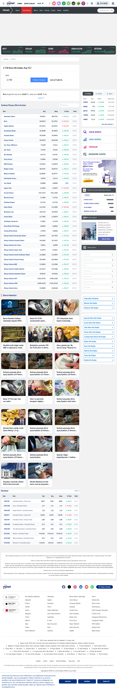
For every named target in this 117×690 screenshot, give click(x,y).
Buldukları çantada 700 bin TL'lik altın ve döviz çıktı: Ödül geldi (39, 346)
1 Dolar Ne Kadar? (63, 651)
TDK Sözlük (96, 624)
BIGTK (85, 111)
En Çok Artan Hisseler (33, 654)
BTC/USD (7, 534)
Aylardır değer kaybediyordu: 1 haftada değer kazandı (66, 456)
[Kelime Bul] (63, 3)
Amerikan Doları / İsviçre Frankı (22, 520)
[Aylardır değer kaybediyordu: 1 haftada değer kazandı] (67, 444)
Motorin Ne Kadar (91, 308)
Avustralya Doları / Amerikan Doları (24, 524)
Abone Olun (106, 239)
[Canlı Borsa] (68, 3)
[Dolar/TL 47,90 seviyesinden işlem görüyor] (40, 307)
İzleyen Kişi (108, 195)
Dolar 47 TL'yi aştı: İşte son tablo (12, 400)
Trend (27, 617)
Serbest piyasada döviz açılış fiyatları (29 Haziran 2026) (13, 456)
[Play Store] (11, 597)
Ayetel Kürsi (96, 627)
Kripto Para (74, 610)
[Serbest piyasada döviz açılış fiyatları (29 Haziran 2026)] (13, 444)
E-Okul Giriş (96, 614)
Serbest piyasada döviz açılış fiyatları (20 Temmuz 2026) (67, 373)
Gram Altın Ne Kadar (92, 323)
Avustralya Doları (10, 131)
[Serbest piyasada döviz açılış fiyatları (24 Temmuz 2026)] (13, 361)
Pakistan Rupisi (9, 202)
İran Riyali (7, 183)
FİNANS (6, 10)
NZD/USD (7, 529)
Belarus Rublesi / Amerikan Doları (23, 538)
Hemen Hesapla (39, 80)
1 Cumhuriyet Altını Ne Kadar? (43, 651)
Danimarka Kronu (10, 178)
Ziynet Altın (42, 649)
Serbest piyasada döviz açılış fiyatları (39, 456)
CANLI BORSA (95, 139)
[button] (3, 3)
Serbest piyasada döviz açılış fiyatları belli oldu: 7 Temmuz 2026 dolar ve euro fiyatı (67, 400)
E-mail (49, 620)
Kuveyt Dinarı (9, 193)
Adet (7, 75)
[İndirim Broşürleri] (54, 3)
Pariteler (4, 491)
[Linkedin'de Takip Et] (80, 587)
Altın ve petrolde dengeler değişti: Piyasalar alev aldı (37, 400)
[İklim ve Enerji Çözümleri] (73, 3)
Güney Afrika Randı (10, 231)
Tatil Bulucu (96, 607)
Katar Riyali (8, 207)
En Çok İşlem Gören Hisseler (54, 654)
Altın (41, 10)
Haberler (28, 600)
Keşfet (72, 631)
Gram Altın (9, 649)
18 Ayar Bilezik (69, 649)
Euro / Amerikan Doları (20, 506)
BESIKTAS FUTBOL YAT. (90, 211)
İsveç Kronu (8, 159)
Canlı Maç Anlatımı (53, 614)
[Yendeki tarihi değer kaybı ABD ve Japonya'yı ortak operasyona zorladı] (13, 334)
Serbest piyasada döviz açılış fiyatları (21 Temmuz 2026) (40, 373)
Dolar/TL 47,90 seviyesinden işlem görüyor (37, 319)
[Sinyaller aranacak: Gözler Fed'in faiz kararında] (13, 471)
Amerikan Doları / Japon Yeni (22, 515)
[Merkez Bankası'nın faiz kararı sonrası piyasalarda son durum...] (40, 471)
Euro (5, 121)
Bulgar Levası (8, 169)
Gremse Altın (30, 649)
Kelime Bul (95, 600)
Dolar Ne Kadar (90, 341)
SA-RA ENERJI (88, 207)
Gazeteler (50, 617)
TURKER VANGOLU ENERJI (91, 203)
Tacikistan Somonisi (11, 221)
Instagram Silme (97, 620)
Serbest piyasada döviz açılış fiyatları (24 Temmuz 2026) (13, 373)
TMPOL (85, 115)
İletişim (38, 661)
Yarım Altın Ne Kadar (92, 332)
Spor (26, 624)
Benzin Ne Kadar (90, 303)
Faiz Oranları (103, 654)
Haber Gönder (106, 587)
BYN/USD (7, 538)
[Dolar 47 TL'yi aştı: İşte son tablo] (13, 388)
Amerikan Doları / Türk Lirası (21, 501)
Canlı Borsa (73, 600)
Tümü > (77, 491)
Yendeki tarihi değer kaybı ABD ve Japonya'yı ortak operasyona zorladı (13, 346)
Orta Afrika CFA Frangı (11, 226)
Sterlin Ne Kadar (90, 351)
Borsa (18, 10)
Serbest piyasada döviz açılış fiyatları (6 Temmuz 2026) (39, 429)
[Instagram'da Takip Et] (75, 587)
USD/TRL (7, 501)
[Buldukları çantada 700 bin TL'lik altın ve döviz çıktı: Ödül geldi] (40, 334)
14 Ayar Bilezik (55, 649)
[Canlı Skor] (58, 3)
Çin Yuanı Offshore (10, 145)
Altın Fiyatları (74, 614)
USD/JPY (6, 515)
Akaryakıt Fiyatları (91, 298)
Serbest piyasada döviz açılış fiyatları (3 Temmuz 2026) (66, 429)
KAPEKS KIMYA (88, 199)
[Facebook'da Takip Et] (63, 587)
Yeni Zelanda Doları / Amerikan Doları (24, 529)
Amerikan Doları (9, 116)
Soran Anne (96, 603)
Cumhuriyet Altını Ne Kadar (95, 337)
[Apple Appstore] (11, 603)
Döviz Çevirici (92, 247)
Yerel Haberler (30, 631)
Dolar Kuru (73, 617)
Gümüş (46, 10)
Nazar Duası (96, 631)
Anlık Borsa (27, 10)
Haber (59, 10)
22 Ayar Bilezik (82, 649)
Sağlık (49, 600)
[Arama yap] (91, 3)
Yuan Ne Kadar (90, 355)
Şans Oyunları (52, 624)
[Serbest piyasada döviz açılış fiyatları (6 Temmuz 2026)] (40, 417)
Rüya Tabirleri (74, 624)
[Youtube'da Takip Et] (86, 587)
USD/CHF (7, 520)
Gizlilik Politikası (61, 661)
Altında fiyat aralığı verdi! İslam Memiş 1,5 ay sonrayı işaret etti (13, 429)
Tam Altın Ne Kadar (91, 327)
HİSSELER (93, 147)
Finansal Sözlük (75, 603)
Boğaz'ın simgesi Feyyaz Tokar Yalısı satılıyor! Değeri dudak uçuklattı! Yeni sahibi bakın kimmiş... (42, 646)
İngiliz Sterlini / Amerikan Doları (23, 510)
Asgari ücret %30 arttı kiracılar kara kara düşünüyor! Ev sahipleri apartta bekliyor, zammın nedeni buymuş (57, 643)
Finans (27, 603)
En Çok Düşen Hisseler (14, 654)
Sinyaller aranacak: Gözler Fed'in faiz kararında (13, 483)
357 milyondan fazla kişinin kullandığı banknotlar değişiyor (65, 319)
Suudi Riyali (8, 217)
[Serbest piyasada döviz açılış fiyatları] (40, 444)
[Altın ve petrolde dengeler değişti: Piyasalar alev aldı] (40, 388)
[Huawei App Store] (11, 610)
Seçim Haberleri (52, 610)
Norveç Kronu (9, 198)
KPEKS (85, 102)
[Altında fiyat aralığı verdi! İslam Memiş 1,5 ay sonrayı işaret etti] (13, 417)
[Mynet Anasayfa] (11, 2)
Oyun (94, 596)
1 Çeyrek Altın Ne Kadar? (100, 649)
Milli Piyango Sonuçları (100, 610)
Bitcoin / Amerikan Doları (20, 534)
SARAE (85, 119)
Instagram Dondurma (99, 617)
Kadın (27, 610)
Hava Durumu (74, 627)
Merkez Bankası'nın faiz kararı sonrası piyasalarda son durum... (40, 483)
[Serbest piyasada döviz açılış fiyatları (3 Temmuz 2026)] (67, 417)
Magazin (28, 614)
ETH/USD (7, 543)
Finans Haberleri (85, 646)
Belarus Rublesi (9, 174)
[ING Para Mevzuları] (83, 3)
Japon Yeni (8, 188)
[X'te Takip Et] (69, 587)
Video (27, 627)
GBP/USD (7, 510)
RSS (78, 661)
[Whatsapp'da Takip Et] (92, 587)
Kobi (49, 627)
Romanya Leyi (9, 212)
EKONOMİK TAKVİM (97, 154)
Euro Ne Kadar (90, 346)
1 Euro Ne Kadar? (79, 651)
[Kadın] (78, 3)
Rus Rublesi (8, 155)
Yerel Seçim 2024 (100, 646)
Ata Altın (19, 649)
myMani (66, 10)
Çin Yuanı (7, 150)
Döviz (36, 10)
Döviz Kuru (82, 654)
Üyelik (52, 661)
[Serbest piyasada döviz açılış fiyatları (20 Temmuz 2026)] (67, 361)
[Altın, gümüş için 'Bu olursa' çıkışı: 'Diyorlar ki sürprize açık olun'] (67, 334)
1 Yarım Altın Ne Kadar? (20, 651)
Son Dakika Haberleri (32, 596)
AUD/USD (7, 524)
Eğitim (27, 620)
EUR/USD (7, 506)
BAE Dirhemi (8, 164)
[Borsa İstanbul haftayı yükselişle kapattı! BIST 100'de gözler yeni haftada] (13, 307)
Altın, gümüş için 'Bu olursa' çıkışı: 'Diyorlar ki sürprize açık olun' (66, 346)
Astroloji (50, 603)
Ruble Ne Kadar (90, 360)
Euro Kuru (73, 620)
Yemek (27, 607)
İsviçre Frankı (8, 140)
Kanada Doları (9, 135)
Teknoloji (50, 596)
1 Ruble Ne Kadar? (95, 651)
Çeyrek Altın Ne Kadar (92, 318)
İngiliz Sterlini (9, 126)
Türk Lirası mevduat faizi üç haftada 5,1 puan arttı (57, 640)
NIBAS (85, 107)
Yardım (45, 661)
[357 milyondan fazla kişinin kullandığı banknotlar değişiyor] (67, 307)
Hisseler (72, 607)
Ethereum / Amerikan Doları (21, 543)
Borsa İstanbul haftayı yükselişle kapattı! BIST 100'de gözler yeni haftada (12, 319)
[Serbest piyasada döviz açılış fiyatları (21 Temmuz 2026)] (40, 361)
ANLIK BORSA (95, 132)
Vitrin (49, 607)
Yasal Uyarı (71, 661)
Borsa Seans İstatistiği (77, 596)
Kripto (53, 10)
